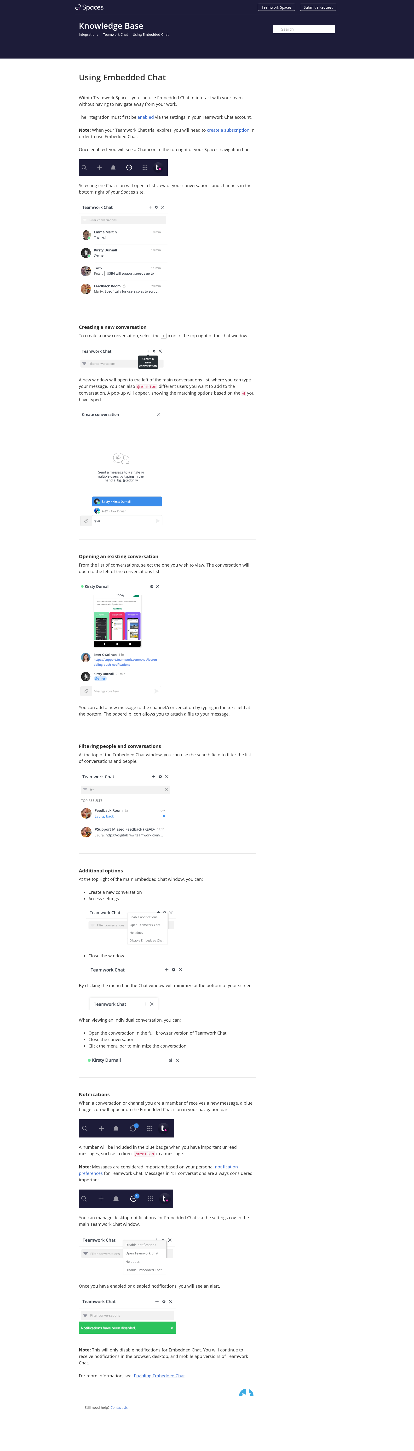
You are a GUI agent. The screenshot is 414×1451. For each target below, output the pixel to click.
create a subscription (228, 130)
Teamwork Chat (115, 34)
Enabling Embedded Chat (159, 1376)
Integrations (88, 34)
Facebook (252, 1392)
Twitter (242, 1392)
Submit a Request (318, 7)
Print (240, 66)
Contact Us (119, 1407)
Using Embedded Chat (151, 34)
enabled (146, 117)
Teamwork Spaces (276, 7)
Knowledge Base (111, 25)
